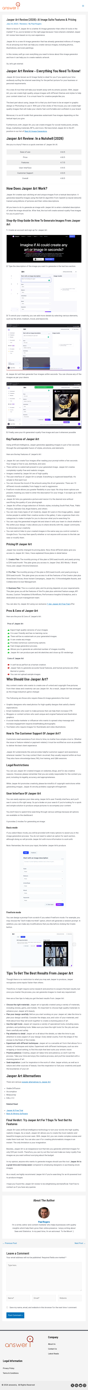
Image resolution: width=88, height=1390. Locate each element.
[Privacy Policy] (8, 1368)
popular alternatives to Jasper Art (36, 1082)
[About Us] (51, 1344)
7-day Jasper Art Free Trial (58, 604)
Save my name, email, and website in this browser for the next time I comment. (43, 1307)
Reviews (23, 24)
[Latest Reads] (53, 1354)
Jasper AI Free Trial (14, 1110)
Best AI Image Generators (36, 131)
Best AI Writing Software (17, 1113)
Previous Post (10, 1243)
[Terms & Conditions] (11, 1373)
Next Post (80, 1243)
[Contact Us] (52, 1349)
